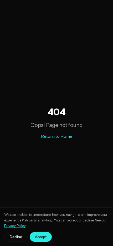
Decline (16, 237)
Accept (41, 237)
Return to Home (56, 136)
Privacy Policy (14, 226)
